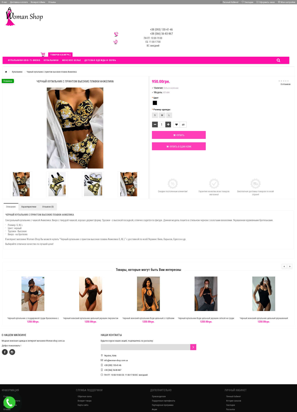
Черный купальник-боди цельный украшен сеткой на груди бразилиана (206, 320)
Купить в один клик (180, 146)
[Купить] (25, 314)
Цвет (155, 97)
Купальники (51, 60)
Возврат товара (84, 401)
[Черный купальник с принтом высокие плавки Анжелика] (21, 184)
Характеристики (28, 206)
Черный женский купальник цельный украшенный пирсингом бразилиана (264, 320)
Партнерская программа (162, 405)
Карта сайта (83, 405)
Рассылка (230, 409)
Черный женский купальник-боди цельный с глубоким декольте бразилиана (148, 320)
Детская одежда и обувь (100, 60)
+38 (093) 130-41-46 (112, 365)
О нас (4, 2)
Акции (154, 409)
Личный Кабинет (233, 396)
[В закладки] (176, 125)
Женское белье (71, 60)
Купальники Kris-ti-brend (24, 60)
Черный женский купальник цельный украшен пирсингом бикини (90, 320)
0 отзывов (285, 84)
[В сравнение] (183, 125)
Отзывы (52, 2)
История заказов (233, 401)
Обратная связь (85, 396)
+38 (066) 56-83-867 (112, 370)
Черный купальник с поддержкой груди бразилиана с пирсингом (33, 320)
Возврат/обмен (38, 2)
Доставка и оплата (19, 2)
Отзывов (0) (48, 206)
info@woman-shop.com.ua (116, 360)
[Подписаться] (193, 347)
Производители (159, 396)
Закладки (230, 405)
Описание (10, 206)
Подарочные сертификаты (163, 401)
